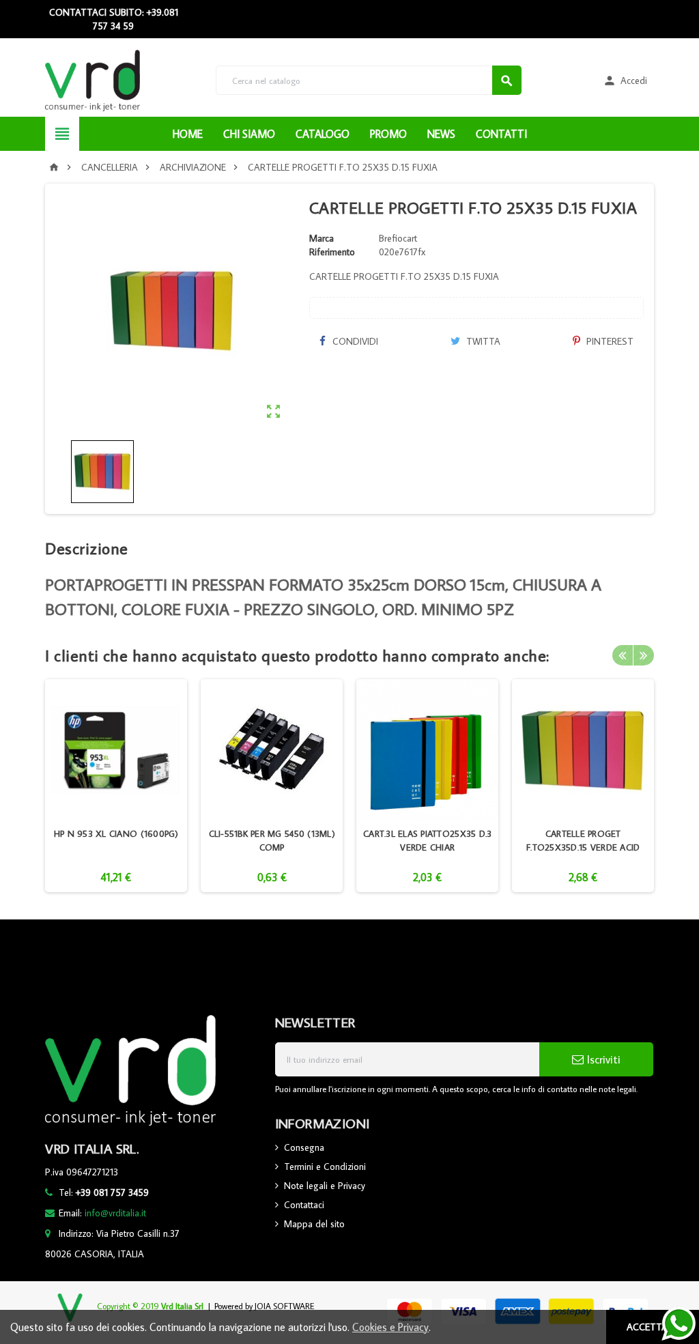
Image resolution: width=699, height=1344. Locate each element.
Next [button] (643, 655)
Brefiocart (398, 238)
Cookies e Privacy (390, 1327)
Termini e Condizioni (325, 1166)
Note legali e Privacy (324, 1185)
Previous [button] (622, 655)
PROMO (388, 134)
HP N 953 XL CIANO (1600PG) (116, 833)
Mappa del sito (314, 1224)
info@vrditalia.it (115, 1213)
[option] (116, 785)
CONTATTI (501, 134)
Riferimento (332, 252)
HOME (188, 134)
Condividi (354, 341)
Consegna (304, 1147)
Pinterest (608, 341)
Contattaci (304, 1205)
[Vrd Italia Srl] (92, 79)
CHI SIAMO (249, 134)
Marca (321, 238)
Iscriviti (602, 1059)
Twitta (481, 341)
